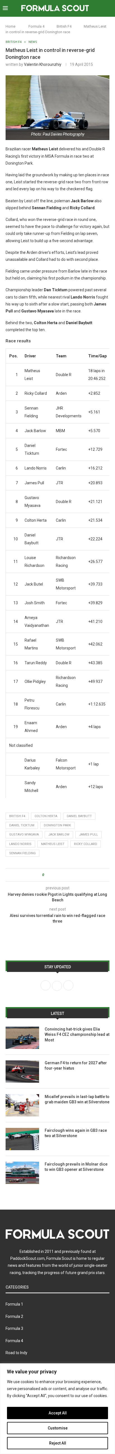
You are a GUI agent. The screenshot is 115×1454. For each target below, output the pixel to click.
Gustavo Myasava (24, 834)
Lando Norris (20, 844)
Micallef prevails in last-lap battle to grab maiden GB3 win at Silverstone (77, 1099)
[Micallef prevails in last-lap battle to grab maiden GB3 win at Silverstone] (22, 1105)
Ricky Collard (85, 844)
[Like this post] (47, 875)
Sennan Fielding (22, 853)
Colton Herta (46, 816)
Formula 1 (14, 1304)
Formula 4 (36, 26)
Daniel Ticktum (21, 825)
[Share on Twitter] (58, 875)
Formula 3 (14, 1328)
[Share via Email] (69, 875)
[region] (57, 1408)
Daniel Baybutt (79, 816)
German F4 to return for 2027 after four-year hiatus (76, 1066)
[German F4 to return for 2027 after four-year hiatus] (22, 1071)
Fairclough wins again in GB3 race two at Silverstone (76, 1133)
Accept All (58, 1413)
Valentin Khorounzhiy (42, 64)
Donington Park (57, 825)
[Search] (109, 8)
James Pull (88, 834)
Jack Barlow (59, 834)
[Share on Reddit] (63, 875)
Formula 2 (14, 1316)
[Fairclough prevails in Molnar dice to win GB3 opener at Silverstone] (22, 1173)
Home (10, 26)
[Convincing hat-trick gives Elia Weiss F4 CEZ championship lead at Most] (22, 1038)
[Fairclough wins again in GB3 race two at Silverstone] (22, 1139)
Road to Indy (16, 1353)
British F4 (64, 26)
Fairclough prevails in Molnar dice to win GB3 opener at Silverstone (76, 1167)
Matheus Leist (52, 844)
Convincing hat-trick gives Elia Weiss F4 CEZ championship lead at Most (77, 1034)
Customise (58, 1428)
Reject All (57, 1443)
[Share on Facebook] (53, 875)
